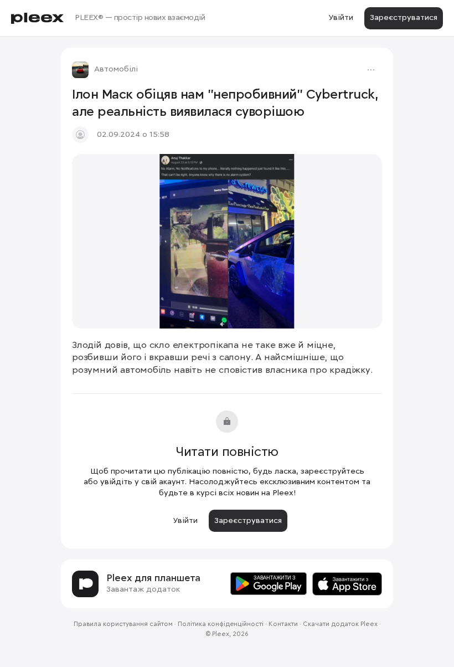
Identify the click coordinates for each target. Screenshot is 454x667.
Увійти (340, 17)
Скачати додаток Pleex (340, 624)
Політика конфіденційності (221, 624)
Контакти (283, 624)
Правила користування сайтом (123, 624)
